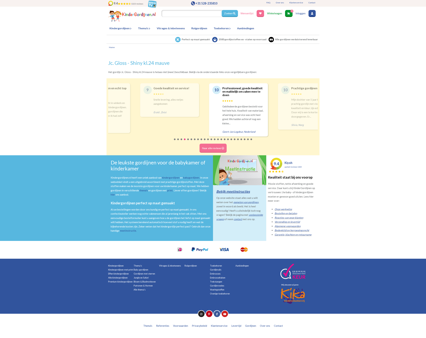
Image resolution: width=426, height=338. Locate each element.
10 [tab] (205, 141)
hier (113, 194)
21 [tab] (241, 141)
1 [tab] (175, 141)
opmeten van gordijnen (245, 202)
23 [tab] (248, 141)
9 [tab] (202, 141)
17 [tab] (228, 141)
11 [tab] (208, 141)
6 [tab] (192, 141)
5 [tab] (188, 141)
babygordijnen (191, 177)
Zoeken (228, 13)
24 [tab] (251, 141)
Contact (311, 2)
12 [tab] (212, 141)
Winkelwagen (274, 13)
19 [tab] (235, 141)
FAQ (268, 2)
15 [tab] (221, 141)
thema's (143, 190)
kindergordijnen (171, 177)
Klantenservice (296, 2)
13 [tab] (215, 141)
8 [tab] (198, 141)
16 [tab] (225, 141)
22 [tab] (245, 141)
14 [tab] (218, 141)
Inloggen (301, 13)
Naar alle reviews (212, 148)
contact (238, 219)
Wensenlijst (247, 13)
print (170, 190)
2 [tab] (178, 141)
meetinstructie (128, 230)
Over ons (280, 2)
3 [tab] (182, 141)
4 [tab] (185, 141)
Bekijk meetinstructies (233, 191)
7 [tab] (195, 141)
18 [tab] (231, 141)
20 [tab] (238, 141)
